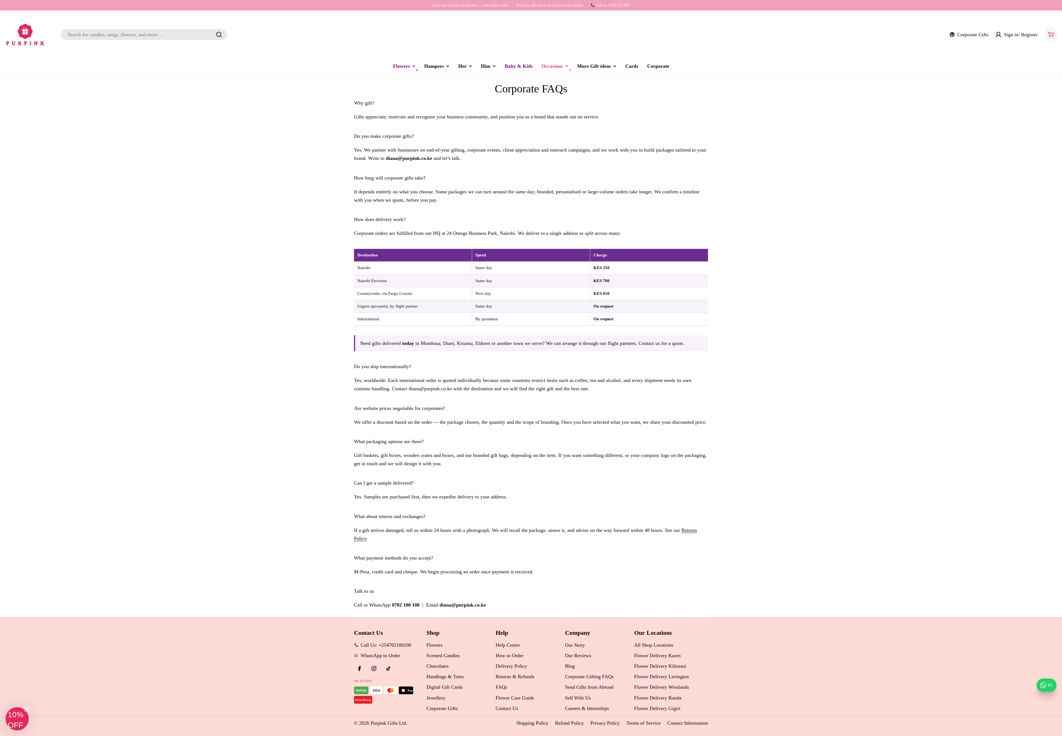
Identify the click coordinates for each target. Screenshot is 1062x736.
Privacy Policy (605, 723)
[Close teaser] (27, 709)
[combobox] (144, 34)
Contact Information (687, 723)
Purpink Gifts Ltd (388, 723)
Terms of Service (643, 723)
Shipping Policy (532, 723)
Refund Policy (569, 723)
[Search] (219, 34)
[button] (17, 718)
